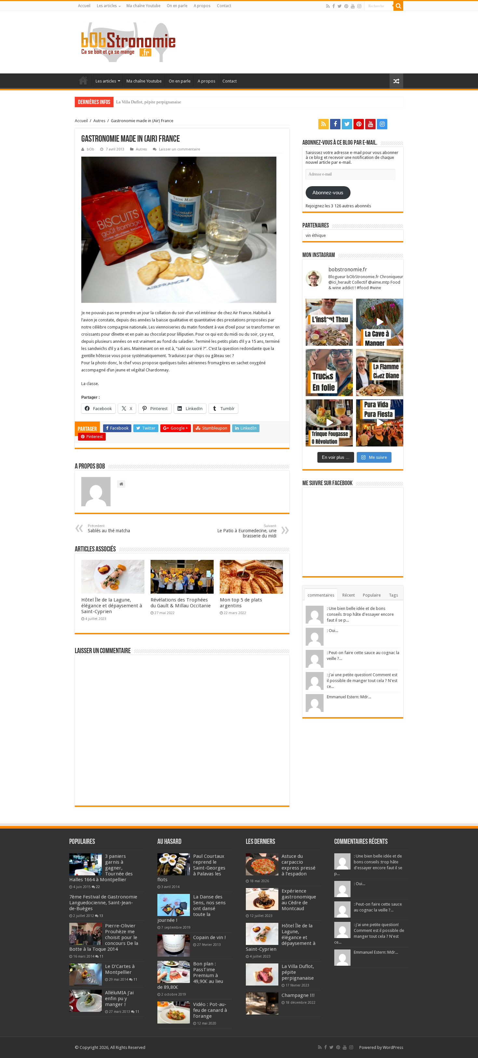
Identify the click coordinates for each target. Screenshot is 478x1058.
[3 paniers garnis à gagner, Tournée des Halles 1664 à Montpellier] (85, 864)
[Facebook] (334, 6)
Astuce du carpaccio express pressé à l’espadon (298, 865)
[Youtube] (352, 6)
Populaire (372, 595)
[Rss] (327, 6)
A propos (202, 6)
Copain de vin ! (209, 937)
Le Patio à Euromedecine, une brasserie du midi (246, 531)
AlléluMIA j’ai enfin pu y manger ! (119, 998)
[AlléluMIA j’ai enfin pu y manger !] (85, 1001)
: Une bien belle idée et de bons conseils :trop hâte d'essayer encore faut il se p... (360, 614)
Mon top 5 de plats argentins (241, 603)
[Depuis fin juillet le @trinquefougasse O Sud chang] (329, 422)
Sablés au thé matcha (109, 528)
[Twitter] (339, 6)
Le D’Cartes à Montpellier (120, 969)
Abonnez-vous (327, 192)
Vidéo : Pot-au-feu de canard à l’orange (210, 1010)
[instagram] (359, 6)
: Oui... (332, 630)
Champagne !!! (129, 101)
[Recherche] (398, 6)
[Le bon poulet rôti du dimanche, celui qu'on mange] (379, 372)
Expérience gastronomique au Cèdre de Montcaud (299, 899)
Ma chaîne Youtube (143, 6)
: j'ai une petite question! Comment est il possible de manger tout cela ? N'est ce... (362, 680)
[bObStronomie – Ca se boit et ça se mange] (128, 41)
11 (101, 956)
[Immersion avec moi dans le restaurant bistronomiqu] (379, 322)
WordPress (393, 1047)
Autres (99, 120)
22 (98, 887)
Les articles (107, 6)
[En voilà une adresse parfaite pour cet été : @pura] (379, 422)
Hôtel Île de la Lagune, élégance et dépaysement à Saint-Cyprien (111, 605)
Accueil (84, 6)
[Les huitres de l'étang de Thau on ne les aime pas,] (329, 322)
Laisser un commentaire (179, 149)
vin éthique (316, 235)
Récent (348, 595)
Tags (393, 595)
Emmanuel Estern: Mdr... (349, 696)
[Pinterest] (346, 6)
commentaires (321, 595)
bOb (90, 149)
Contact (224, 6)
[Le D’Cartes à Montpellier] (85, 974)
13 (101, 916)
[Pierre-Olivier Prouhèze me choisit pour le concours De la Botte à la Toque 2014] (85, 934)
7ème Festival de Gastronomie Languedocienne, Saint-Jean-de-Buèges (103, 902)
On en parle (177, 6)
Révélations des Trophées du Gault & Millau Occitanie (181, 603)
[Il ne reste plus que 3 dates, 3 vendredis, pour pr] (329, 372)
